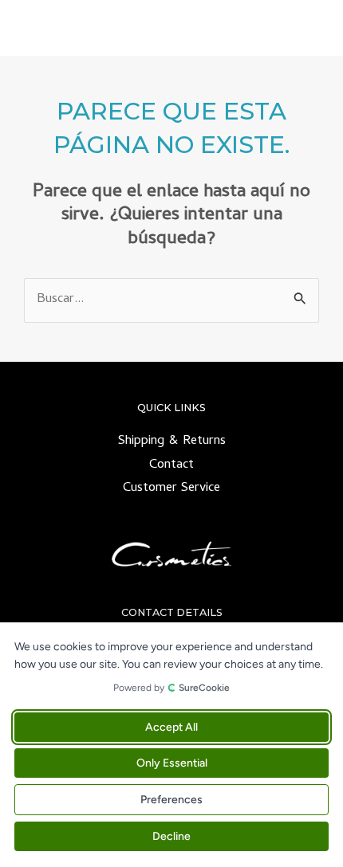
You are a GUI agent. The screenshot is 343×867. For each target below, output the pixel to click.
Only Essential (171, 763)
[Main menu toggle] (310, 28)
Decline (171, 836)
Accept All (171, 727)
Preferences (171, 799)
